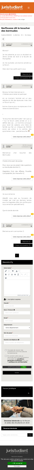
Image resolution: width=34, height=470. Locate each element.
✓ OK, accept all (17, 463)
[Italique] (8, 274)
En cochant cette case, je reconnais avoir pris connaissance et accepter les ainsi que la (18, 359)
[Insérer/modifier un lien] (5, 271)
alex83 (8, 147)
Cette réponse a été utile (23, 136)
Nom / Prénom (9, 310)
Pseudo (6, 303)
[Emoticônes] (5, 278)
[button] (17, 271)
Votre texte (7, 268)
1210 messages (28, 145)
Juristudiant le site (12, 23)
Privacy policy (17, 468)
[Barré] (15, 274)
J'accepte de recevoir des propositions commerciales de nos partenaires (17, 351)
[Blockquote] (12, 271)
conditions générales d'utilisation (15, 359)
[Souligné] (12, 274)
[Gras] (5, 274)
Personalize (17, 466)
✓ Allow (23, 367)
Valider (17, 373)
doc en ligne (22, 19)
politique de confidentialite (18, 362)
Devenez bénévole (10, 428)
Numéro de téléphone (11, 339)
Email (5, 318)
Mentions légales (17, 456)
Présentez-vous (23, 23)
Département (8, 324)
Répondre (25, 74)
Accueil (3, 23)
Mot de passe (8, 333)
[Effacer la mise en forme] (18, 274)
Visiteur (29, 35)
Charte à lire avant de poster (13, 161)
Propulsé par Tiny (22, 295)
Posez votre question (22, 78)
